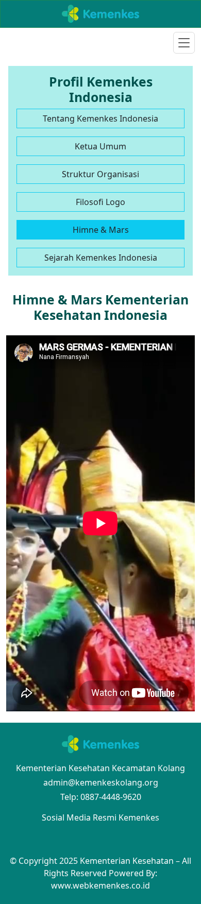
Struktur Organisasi (100, 174)
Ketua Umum (100, 146)
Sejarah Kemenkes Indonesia (100, 257)
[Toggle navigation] (184, 43)
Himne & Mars (101, 229)
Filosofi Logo (100, 202)
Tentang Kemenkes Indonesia (100, 118)
